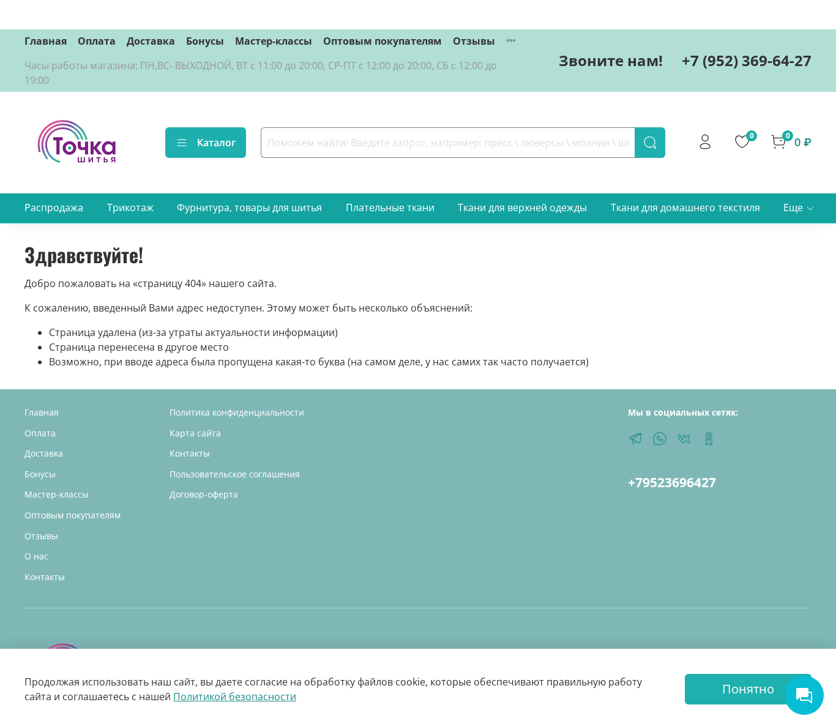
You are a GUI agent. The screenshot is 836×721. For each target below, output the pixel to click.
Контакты (44, 577)
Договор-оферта (204, 494)
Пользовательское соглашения (235, 474)
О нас (36, 556)
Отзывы (474, 41)
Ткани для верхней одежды (522, 207)
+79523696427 (672, 482)
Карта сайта (195, 433)
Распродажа (53, 207)
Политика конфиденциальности (237, 412)
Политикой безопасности (234, 696)
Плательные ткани (390, 207)
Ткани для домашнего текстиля (685, 207)
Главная (45, 41)
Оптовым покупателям (382, 41)
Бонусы (205, 41)
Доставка (151, 41)
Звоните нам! (611, 60)
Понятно (748, 689)
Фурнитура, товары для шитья (249, 207)
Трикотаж (130, 207)
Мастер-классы (273, 41)
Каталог (216, 142)
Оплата (97, 41)
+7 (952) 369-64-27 (747, 60)
